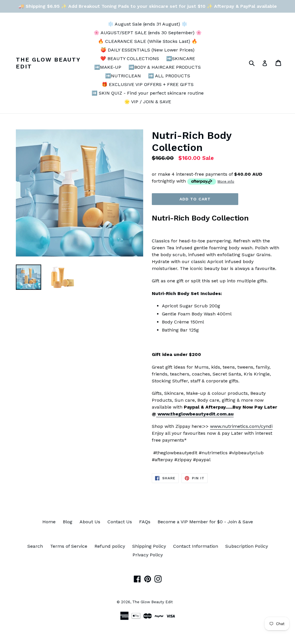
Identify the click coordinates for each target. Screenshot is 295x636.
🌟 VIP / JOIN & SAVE (147, 101)
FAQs (144, 521)
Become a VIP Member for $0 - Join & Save (205, 521)
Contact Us (119, 521)
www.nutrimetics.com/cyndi (241, 426)
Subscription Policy (246, 546)
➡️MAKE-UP (107, 67)
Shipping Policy (149, 546)
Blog (67, 521)
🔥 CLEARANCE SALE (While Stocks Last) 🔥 (147, 41)
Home (49, 521)
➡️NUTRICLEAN (123, 75)
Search (35, 546)
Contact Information (195, 546)
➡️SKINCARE (180, 58)
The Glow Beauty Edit (48, 63)
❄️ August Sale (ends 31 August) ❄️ (147, 24)
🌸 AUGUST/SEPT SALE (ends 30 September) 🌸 (148, 32)
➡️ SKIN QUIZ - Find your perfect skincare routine (148, 93)
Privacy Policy (148, 555)
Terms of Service (68, 546)
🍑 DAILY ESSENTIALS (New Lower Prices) (147, 50)
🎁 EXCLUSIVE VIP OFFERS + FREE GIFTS (148, 84)
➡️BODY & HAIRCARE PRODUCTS (164, 67)
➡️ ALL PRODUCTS (169, 75)
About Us (90, 521)
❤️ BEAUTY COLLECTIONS (129, 58)
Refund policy (109, 546)
